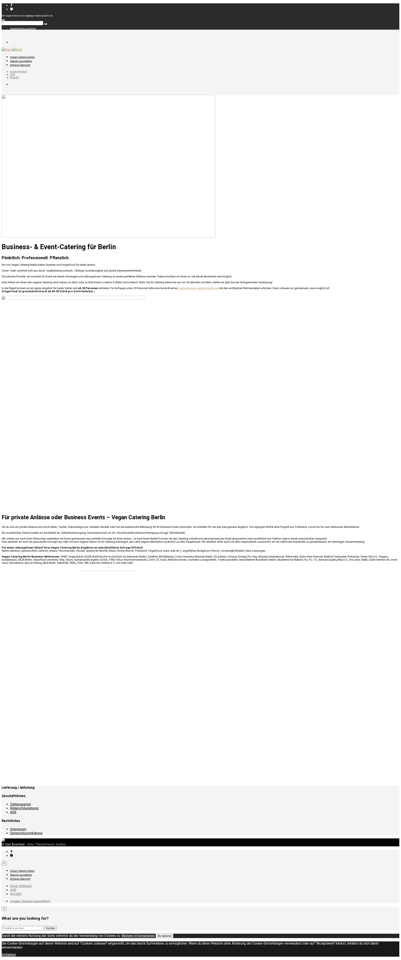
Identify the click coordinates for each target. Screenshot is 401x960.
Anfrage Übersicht (20, 65)
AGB (12, 74)
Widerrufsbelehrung (24, 808)
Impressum (18, 829)
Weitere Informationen (138, 936)
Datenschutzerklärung (26, 833)
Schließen (9, 955)
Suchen (50, 928)
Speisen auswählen (21, 61)
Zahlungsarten (20, 804)
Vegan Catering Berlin (22, 57)
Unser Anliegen (18, 71)
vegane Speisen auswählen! (23, 28)
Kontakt (14, 77)
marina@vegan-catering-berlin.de (198, 288)
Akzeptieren (164, 935)
